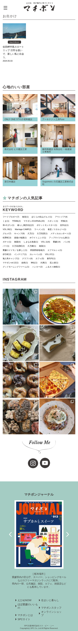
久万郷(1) (32, 246)
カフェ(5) (40, 258)
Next (67, 534)
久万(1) (31, 233)
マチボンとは (25, 615)
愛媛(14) (57, 242)
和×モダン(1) (8, 225)
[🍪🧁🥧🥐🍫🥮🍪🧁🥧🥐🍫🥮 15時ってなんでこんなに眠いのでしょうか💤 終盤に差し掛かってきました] (21, 416)
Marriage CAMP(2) (23, 229)
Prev (10, 534)
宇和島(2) (16, 221)
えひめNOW (24, 600)
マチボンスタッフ (51, 607)
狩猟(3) (64, 221)
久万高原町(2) (18, 246)
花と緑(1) (54, 263)
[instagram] (33, 463)
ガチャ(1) (7, 242)
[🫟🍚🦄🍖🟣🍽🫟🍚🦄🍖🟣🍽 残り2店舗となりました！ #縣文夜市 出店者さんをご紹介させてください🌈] (57, 307)
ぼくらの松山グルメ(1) (42, 217)
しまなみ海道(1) (31, 242)
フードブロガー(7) (11, 217)
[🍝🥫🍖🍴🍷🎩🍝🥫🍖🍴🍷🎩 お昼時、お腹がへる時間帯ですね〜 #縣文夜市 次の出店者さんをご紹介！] (57, 416)
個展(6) (17, 242)
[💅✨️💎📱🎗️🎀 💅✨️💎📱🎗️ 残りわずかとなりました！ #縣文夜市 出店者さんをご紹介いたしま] (57, 343)
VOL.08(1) (7, 229)
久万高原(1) (42, 233)
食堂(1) (25, 217)
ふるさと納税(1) (53, 267)
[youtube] (45, 463)
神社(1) (34, 263)
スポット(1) (53, 221)
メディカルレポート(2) (60, 233)
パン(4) (66, 242)
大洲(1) (43, 263)
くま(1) (6, 221)
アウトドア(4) (61, 217)
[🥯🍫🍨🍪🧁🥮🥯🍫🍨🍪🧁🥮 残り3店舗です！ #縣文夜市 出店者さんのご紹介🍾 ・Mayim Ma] (21, 343)
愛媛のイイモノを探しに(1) (15, 250)
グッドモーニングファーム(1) (16, 267)
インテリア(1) (20, 254)
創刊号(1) (51, 258)
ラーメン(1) (39, 229)
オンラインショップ (51, 613)
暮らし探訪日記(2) (25, 225)
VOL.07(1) (49, 254)
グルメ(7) (7, 233)
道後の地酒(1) (20, 238)
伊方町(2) (7, 254)
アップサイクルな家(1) (59, 238)
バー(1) (6, 246)
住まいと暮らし (50, 600)
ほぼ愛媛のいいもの (28, 606)
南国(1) (42, 246)
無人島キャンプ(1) (11, 258)
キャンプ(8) (19, 233)
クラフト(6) (27, 258)
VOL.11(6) (45, 242)
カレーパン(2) (36, 254)
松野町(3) (7, 238)
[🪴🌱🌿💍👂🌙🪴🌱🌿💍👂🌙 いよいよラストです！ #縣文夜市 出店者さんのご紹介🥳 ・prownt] (21, 307)
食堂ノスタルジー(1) (57, 229)
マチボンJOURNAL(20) (34, 221)
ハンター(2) (37, 267)
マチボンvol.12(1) (11, 263)
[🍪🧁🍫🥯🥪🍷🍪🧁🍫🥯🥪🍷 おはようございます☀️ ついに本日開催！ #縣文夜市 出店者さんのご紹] (21, 380)
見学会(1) (64, 225)
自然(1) (24, 263)
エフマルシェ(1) (55, 250)
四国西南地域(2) (37, 250)
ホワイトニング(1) (38, 238)
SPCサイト (24, 619)
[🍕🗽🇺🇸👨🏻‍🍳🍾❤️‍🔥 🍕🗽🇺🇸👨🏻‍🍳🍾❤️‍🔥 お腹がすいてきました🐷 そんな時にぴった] (57, 380)
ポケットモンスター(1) (47, 225)
